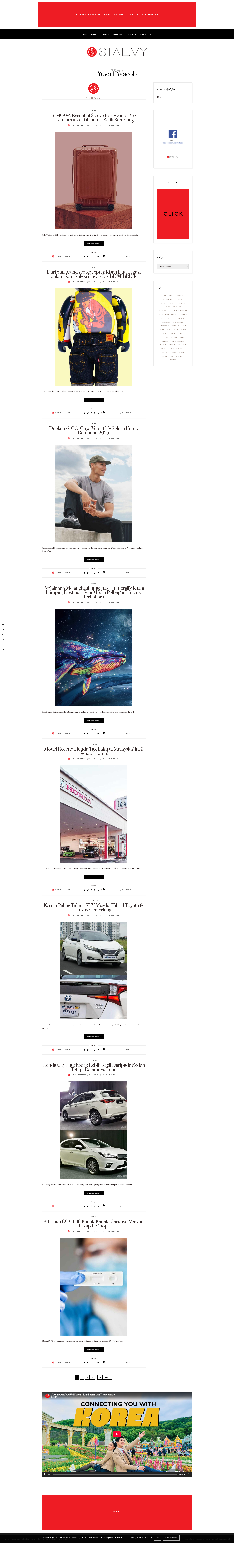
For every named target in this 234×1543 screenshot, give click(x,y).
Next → (108, 1377)
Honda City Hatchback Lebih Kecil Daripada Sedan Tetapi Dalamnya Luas (93, 1067)
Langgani (143, 34)
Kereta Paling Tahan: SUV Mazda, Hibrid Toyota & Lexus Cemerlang (93, 908)
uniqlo (165, 356)
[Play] (45, 1474)
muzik (182, 333)
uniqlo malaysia (177, 356)
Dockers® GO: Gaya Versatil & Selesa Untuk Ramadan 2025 (93, 431)
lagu (162, 330)
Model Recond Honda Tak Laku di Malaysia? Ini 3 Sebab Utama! (93, 751)
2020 (171, 295)
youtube (173, 360)
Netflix (165, 337)
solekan (163, 345)
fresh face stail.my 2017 (167, 314)
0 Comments (93, 125)
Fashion (173, 303)
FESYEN (93, 111)
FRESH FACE (117, 34)
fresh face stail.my (180, 311)
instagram (166, 322)
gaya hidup (183, 314)
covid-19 (180, 299)
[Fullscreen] (189, 1474)
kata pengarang (178, 322)
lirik (176, 330)
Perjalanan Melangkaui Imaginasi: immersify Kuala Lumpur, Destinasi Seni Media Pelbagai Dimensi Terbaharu (93, 592)
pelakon (174, 337)
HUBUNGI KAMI (132, 34)
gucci (163, 318)
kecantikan (165, 326)
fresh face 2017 (164, 311)
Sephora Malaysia (178, 341)
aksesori (180, 295)
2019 (165, 295)
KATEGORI (94, 34)
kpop (184, 326)
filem (168, 307)
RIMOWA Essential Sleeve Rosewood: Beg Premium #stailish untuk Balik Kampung (93, 118)
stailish (172, 345)
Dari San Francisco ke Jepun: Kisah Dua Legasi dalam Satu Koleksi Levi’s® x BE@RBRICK (94, 274)
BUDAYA (93, 583)
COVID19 (164, 303)
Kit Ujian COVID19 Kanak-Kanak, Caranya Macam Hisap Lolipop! (94, 1224)
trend (182, 352)
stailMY (164, 348)
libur (169, 330)
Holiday (172, 318)
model (174, 333)
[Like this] (102, 256)
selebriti (165, 341)
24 (100, 1377)
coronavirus (168, 299)
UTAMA (85, 34)
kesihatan (175, 326)
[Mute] (185, 1474)
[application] (117, 1434)
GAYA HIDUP (93, 744)
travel (174, 352)
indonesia (181, 318)
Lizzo (184, 330)
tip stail (165, 352)
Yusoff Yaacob (93, 98)
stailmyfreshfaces (177, 348)
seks (182, 337)
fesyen (182, 303)
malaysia (165, 333)
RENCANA (105, 34)
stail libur (182, 345)
